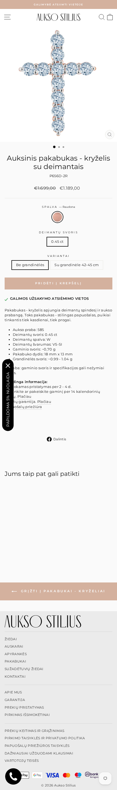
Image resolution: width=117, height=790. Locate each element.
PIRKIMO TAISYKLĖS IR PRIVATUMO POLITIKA (45, 738)
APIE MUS (13, 692)
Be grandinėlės (30, 265)
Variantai (58, 256)
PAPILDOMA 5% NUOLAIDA (7, 399)
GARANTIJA (15, 700)
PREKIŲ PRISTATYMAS (24, 707)
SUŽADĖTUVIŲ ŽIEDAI (24, 669)
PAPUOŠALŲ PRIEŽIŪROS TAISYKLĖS (37, 746)
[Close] (8, 365)
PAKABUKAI (15, 661)
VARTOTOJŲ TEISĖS (22, 761)
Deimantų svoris (58, 232)
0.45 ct (57, 242)
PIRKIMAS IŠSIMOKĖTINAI (27, 715)
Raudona (57, 217)
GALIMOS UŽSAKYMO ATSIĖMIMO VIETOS (49, 299)
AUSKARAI (14, 646)
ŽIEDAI (11, 639)
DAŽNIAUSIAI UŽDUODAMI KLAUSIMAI (39, 753)
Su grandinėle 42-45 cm (76, 265)
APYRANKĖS (16, 654)
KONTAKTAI (15, 676)
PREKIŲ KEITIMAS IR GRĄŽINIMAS (34, 731)
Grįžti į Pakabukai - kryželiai (62, 591)
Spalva (58, 207)
